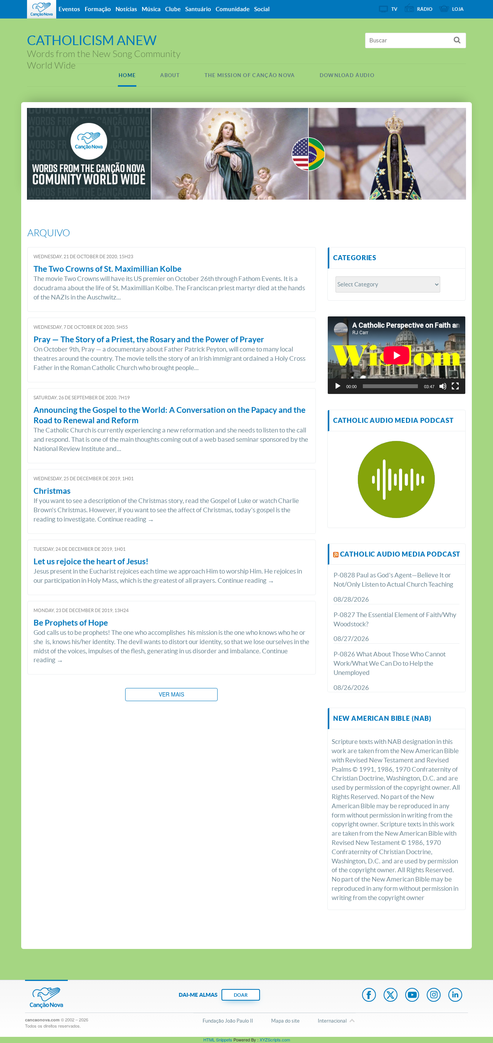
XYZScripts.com (275, 1039)
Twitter (390, 996)
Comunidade (233, 9)
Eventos (69, 9)
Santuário (198, 9)
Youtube (412, 996)
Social (262, 9)
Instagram (434, 996)
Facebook (369, 996)
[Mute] (443, 386)
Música (151, 9)
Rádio (425, 9)
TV (394, 9)
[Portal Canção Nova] (41, 9)
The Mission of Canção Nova (250, 75)
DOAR (241, 995)
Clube (173, 9)
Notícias (126, 9)
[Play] (338, 386)
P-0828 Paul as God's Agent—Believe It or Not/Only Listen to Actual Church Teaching (393, 579)
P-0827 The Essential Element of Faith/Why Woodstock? (395, 619)
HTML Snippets (217, 1039)
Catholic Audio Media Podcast (400, 554)
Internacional (332, 1021)
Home (127, 75)
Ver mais (171, 694)
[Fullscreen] (455, 386)
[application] (396, 355)
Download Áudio (347, 75)
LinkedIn (455, 996)
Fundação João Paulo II (228, 1021)
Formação (98, 9)
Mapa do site (285, 1021)
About (170, 75)
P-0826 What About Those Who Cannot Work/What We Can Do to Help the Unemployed (390, 663)
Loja (458, 9)
